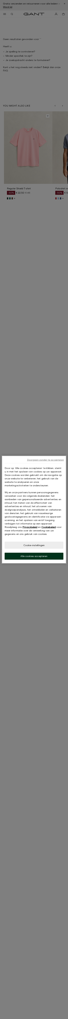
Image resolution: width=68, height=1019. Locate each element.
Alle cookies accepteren (33, 556)
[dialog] (34, 509)
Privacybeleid (29, 526)
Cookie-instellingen (34, 545)
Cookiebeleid (48, 526)
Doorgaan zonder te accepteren (45, 459)
